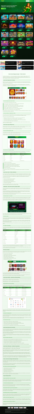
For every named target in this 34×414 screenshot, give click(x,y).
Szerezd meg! (3, 8)
